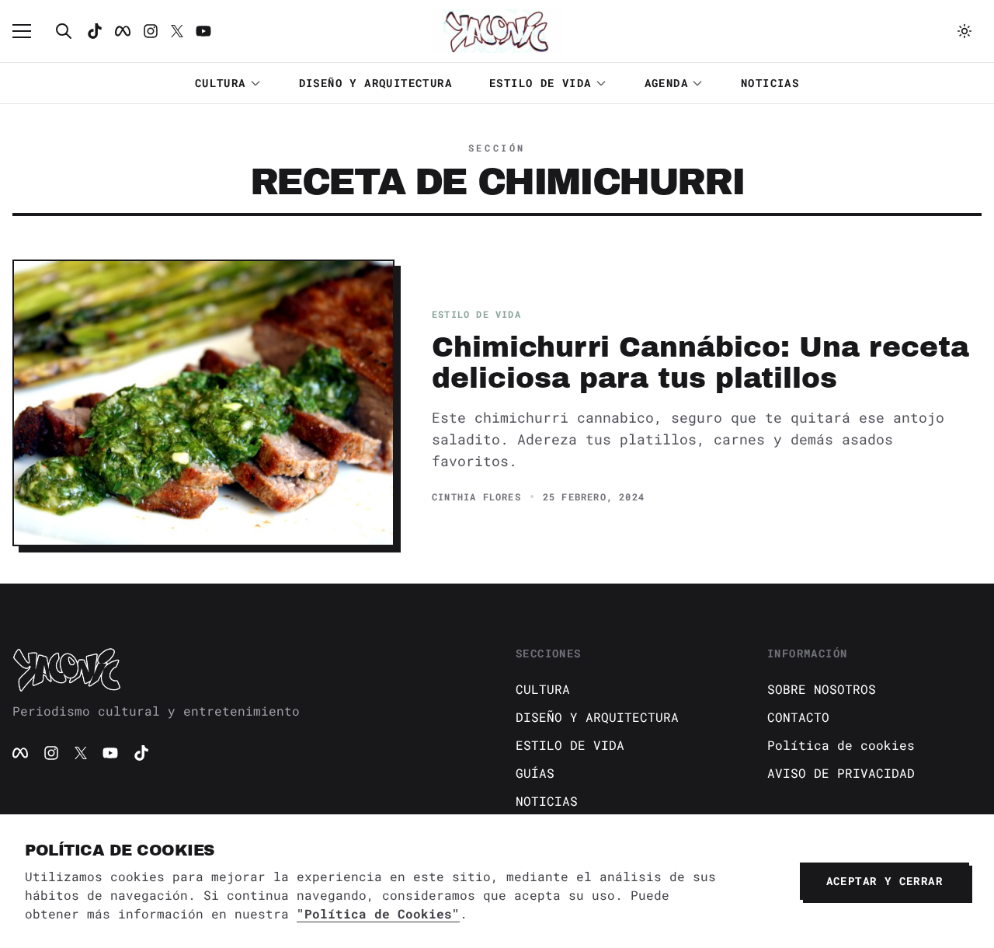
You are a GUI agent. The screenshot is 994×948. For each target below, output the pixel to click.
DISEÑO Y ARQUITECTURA (375, 82)
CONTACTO (798, 717)
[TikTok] (95, 31)
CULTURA (220, 82)
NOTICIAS (770, 82)
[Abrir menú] (29, 31)
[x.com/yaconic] (177, 31)
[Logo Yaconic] (497, 31)
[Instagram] (150, 31)
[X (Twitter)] (81, 753)
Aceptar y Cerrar (884, 880)
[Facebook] (122, 31)
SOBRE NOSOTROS (821, 689)
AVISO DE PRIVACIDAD (841, 773)
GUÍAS (535, 773)
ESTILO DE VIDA (540, 82)
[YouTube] (110, 753)
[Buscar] (64, 31)
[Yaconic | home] (245, 669)
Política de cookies (841, 745)
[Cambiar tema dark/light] (964, 31)
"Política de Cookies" (378, 913)
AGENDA (666, 82)
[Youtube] (203, 31)
